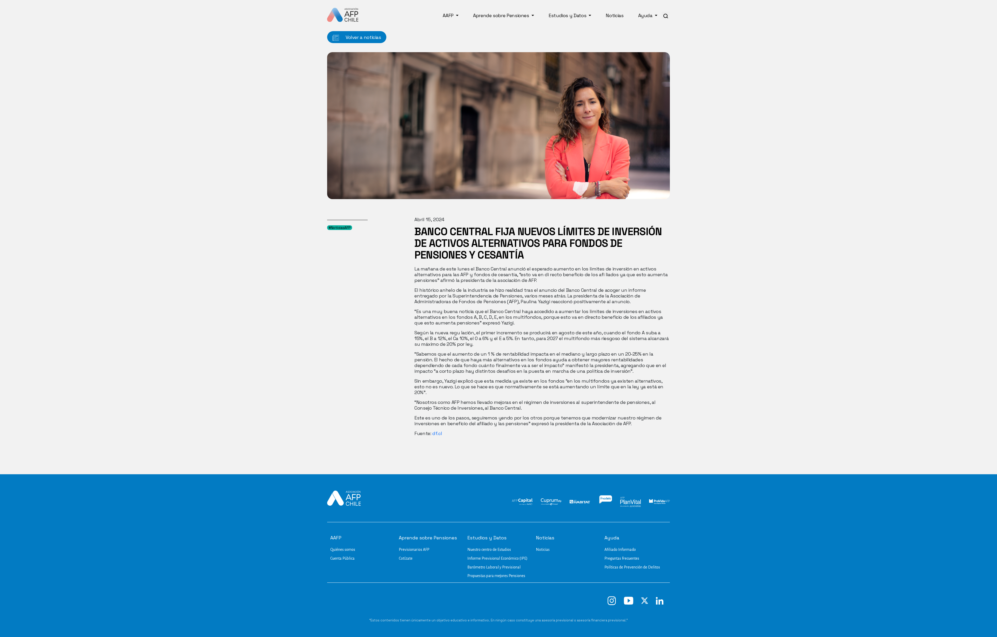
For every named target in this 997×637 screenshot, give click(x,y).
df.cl (436, 433)
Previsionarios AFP (414, 549)
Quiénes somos (342, 549)
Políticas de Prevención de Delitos (632, 567)
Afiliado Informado (620, 549)
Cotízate (406, 558)
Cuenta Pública (342, 558)
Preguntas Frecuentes (621, 558)
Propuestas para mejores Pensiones (496, 576)
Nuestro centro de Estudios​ (489, 549)
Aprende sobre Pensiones (501, 15)
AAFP (449, 15)
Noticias (614, 15)
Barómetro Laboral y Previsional (494, 567)
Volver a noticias (362, 37)
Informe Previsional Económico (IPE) (497, 558)
